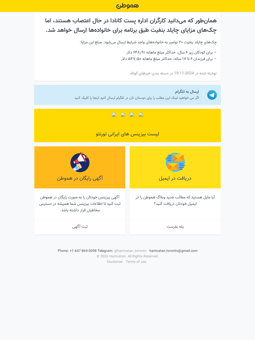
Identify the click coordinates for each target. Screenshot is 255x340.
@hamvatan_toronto (130, 251)
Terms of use (136, 262)
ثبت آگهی (80, 227)
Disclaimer (115, 262)
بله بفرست (175, 227)
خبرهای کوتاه (140, 73)
